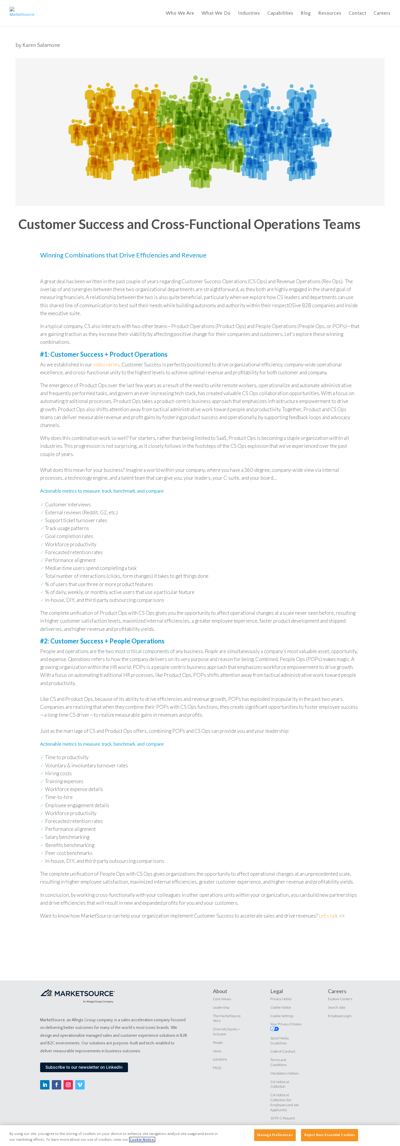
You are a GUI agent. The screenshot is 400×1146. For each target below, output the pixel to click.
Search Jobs (336, 1007)
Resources (329, 13)
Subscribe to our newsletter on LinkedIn (83, 1067)
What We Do (216, 13)
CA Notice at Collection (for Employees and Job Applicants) (284, 1102)
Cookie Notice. (142, 1140)
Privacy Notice (281, 999)
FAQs (217, 1067)
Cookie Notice (280, 1007)
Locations (220, 1059)
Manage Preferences (275, 1135)
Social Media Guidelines (279, 1040)
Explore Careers (340, 999)
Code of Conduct (282, 1051)
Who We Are (180, 13)
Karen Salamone (41, 45)
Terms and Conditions (278, 1062)
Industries (249, 13)
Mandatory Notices (284, 1073)
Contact (357, 13)
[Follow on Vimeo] (80, 1084)
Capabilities (280, 13)
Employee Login (340, 1016)
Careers (382, 13)
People (218, 1042)
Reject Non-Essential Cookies (329, 1135)
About (220, 991)
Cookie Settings (281, 1016)
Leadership (221, 1007)
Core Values (222, 999)
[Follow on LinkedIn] (44, 1084)
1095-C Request (282, 1118)
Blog (306, 13)
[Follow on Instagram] (68, 1084)
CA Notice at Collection (279, 1084)
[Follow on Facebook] (56, 1084)
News (217, 1051)
